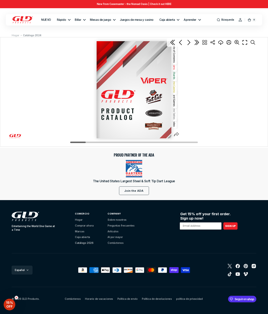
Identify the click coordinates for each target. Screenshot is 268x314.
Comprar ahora (84, 225)
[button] (225, 20)
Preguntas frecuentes (121, 225)
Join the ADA (133, 190)
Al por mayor (115, 237)
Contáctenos (115, 242)
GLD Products (30, 298)
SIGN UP (230, 226)
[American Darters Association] (134, 168)
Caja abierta (82, 237)
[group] (134, 4)
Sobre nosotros (117, 219)
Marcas (79, 231)
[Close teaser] (16, 297)
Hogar (15, 35)
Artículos (113, 231)
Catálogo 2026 (84, 242)
